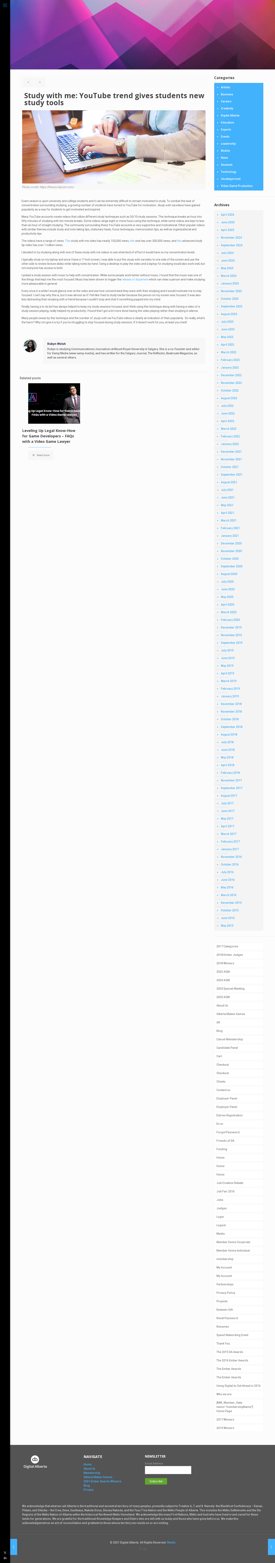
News (224, 157)
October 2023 (230, 298)
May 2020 (227, 597)
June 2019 (228, 658)
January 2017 (230, 849)
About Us (222, 1005)
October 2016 (230, 864)
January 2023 (230, 367)
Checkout (222, 1064)
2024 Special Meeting (230, 988)
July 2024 (227, 252)
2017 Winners (225, 1419)
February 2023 (230, 360)
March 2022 (228, 428)
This (67, 240)
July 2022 (227, 405)
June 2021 (228, 497)
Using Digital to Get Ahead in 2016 (238, 1385)
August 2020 (229, 574)
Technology (228, 171)
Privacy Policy (225, 1292)
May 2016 (227, 887)
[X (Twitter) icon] (5, 1552)
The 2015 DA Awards (229, 1352)
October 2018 (230, 719)
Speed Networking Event (232, 1335)
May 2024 (227, 268)
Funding (221, 1149)
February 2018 (230, 772)
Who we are (224, 1394)
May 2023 (227, 337)
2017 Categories (227, 946)
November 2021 (231, 459)
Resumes (222, 1326)
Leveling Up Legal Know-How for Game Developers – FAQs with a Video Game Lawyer (48, 436)
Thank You (223, 1343)
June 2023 (228, 329)
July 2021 (227, 489)
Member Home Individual (233, 1250)
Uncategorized (231, 178)
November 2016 (231, 856)
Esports (226, 129)
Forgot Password (228, 1132)
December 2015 (231, 902)
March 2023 (228, 352)
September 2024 (231, 245)
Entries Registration (229, 1115)
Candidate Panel (227, 1047)
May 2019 (227, 665)
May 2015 (227, 925)
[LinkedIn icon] (5, 1557)
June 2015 (228, 918)
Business (227, 94)
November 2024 (231, 237)
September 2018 (231, 726)
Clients (220, 1081)
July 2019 (227, 650)
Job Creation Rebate (229, 1183)
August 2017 (229, 795)
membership (224, 1259)
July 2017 (227, 803)
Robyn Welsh (56, 344)
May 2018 (227, 757)
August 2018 (229, 734)
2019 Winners (225, 1428)
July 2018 (227, 742)
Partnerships (225, 1284)
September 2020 (231, 566)
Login (220, 1216)
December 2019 (231, 627)
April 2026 (227, 214)
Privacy (88, 1489)
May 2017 (227, 818)
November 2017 (231, 780)
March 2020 (228, 612)
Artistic (225, 87)
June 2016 (228, 879)
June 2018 (228, 749)
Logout (221, 1225)
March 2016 (228, 895)
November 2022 (231, 382)
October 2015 (230, 910)
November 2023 (231, 291)
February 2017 (230, 841)
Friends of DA (225, 1140)
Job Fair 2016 (225, 1191)
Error (219, 1123)
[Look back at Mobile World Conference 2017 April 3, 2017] (13, 1547)
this (132, 240)
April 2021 (227, 512)
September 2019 (231, 642)
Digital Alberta (230, 115)
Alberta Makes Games (230, 1014)
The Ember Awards (228, 1368)
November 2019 (231, 635)
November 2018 (231, 711)
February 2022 (230, 436)
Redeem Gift (224, 1309)
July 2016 (227, 872)
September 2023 (231, 306)
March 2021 (228, 520)
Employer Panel (226, 1098)
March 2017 (228, 834)
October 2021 (230, 467)
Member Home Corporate (233, 1242)
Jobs (219, 1199)
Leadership (228, 143)
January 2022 (230, 444)
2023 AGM (223, 971)
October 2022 (230, 390)
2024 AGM (223, 980)
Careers (226, 101)
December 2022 (231, 375)
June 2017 (228, 811)
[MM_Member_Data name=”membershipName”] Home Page (234, 1407)
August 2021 (229, 482)
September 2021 (231, 474)
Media (220, 1233)
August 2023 (229, 314)
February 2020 (230, 619)
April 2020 (227, 604)
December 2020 (231, 543)
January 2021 (230, 535)
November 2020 (231, 551)
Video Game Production (237, 186)
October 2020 (230, 558)
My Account (224, 1267)
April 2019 (227, 673)
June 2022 (228, 413)
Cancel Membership (229, 1039)
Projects (222, 1301)
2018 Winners (225, 963)
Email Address (154, 1463)
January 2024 (230, 283)
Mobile (225, 150)
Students (227, 164)
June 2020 (228, 589)
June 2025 (228, 222)
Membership (92, 1472)
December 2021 (231, 451)
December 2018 (231, 704)
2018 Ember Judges (229, 954)
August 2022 (229, 398)
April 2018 (227, 765)
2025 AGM (223, 997)
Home (220, 1157)
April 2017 (227, 826)
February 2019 (230, 688)
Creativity (227, 108)
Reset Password (227, 1318)
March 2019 (228, 681)
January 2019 (230, 696)
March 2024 (228, 275)
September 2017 (231, 788)
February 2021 (230, 528)
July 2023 (227, 321)
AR (218, 1022)
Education (227, 122)
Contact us (223, 1090)
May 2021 (227, 505)
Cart (219, 1056)
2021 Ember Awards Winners (102, 1481)
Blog (219, 1030)
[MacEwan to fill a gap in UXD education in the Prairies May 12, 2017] (271, 1547)
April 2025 (227, 230)
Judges (221, 1208)
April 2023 (227, 344)
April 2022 (227, 421)
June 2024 (228, 260)
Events (225, 136)
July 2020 (227, 581)
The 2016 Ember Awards (232, 1360)
